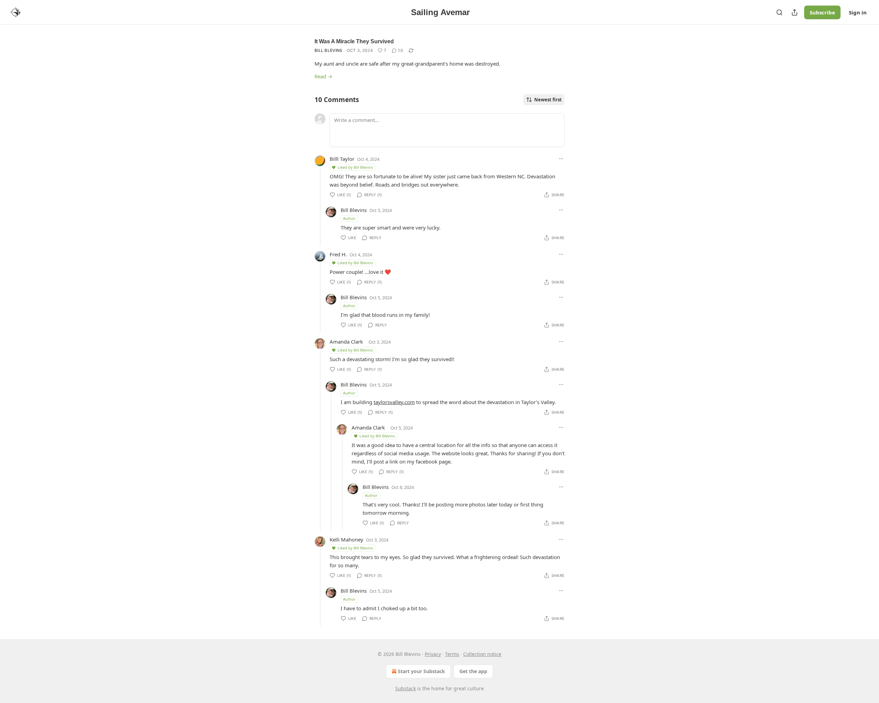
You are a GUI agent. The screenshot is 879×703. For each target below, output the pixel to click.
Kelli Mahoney (346, 539)
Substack (405, 688)
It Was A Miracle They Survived (354, 41)
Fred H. (338, 254)
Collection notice (482, 654)
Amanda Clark (346, 341)
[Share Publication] (794, 12)
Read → (323, 76)
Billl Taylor (342, 158)
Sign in (858, 12)
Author (349, 218)
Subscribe (822, 12)
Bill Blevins (329, 50)
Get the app (473, 671)
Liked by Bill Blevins (355, 167)
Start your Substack (421, 671)
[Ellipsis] (561, 158)
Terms (452, 654)
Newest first (548, 100)
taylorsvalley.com (394, 402)
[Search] (779, 12)
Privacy (433, 654)
